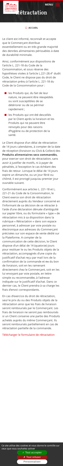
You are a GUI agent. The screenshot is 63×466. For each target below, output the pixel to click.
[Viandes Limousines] (11, 7)
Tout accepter (33, 452)
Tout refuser (33, 457)
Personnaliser (32, 461)
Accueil (33, 27)
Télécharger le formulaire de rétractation (28, 334)
